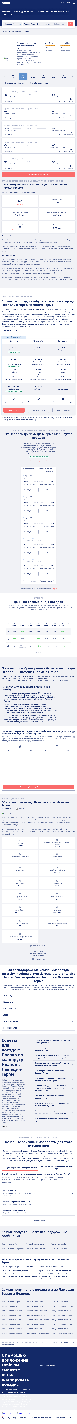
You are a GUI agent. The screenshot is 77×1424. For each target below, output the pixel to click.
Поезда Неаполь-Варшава (36, 1311)
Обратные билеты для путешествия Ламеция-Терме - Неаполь (16, 1272)
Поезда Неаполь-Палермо (12, 1329)
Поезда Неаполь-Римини (36, 1329)
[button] (46, 24)
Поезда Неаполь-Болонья (61, 1248)
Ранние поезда (30, 581)
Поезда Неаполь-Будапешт (61, 1324)
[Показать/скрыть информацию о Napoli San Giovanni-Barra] (72, 1211)
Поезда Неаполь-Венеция (61, 1311)
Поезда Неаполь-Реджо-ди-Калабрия (40, 1248)
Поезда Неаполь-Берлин (36, 1301)
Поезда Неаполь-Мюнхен (12, 1311)
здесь (55, 589)
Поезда (16, 1342)
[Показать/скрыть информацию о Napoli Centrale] (72, 1193)
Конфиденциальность (63, 1418)
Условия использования (42, 1418)
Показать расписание (19, 230)
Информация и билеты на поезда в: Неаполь (20, 1276)
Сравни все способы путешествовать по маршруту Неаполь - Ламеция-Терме (55, 1272)
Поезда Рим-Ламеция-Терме (62, 1333)
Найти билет (20, 204)
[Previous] (8, 624)
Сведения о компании (20, 1418)
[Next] (72, 76)
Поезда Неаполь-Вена (35, 1306)
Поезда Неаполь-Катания (12, 1333)
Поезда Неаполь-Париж (11, 1301)
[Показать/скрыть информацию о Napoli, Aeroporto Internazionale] (72, 1203)
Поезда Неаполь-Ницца (35, 1315)
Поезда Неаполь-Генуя (60, 1244)
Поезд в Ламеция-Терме (45, 1342)
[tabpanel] (38, 772)
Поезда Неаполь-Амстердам (62, 1306)
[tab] (14, 83)
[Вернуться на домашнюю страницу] (6, 3)
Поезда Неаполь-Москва (11, 1320)
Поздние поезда (46, 581)
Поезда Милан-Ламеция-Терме (38, 1333)
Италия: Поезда (28, 1342)
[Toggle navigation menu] (74, 3)
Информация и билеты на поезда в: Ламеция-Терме (53, 1277)
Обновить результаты (37, 461)
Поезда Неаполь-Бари (35, 1324)
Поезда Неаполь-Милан (35, 1244)
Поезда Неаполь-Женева (11, 1315)
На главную (6, 1342)
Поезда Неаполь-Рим (10, 1244)
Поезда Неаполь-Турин (11, 1324)
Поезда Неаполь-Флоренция (13, 1248)
